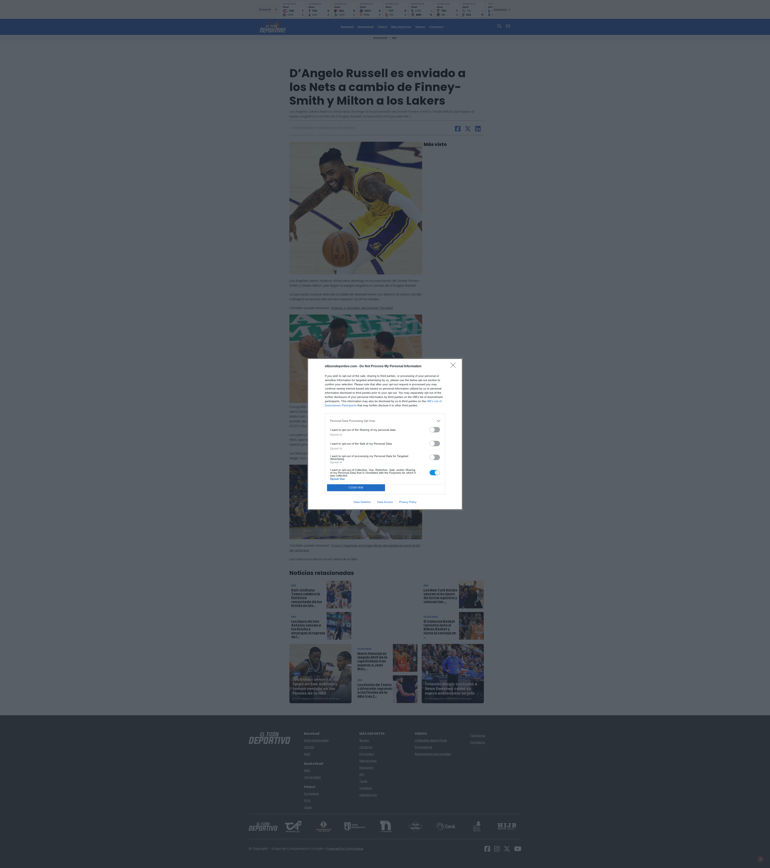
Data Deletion (362, 502)
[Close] (454, 366)
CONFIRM (356, 487)
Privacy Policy (407, 502)
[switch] (435, 429)
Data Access (385, 502)
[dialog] (385, 434)
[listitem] (385, 421)
